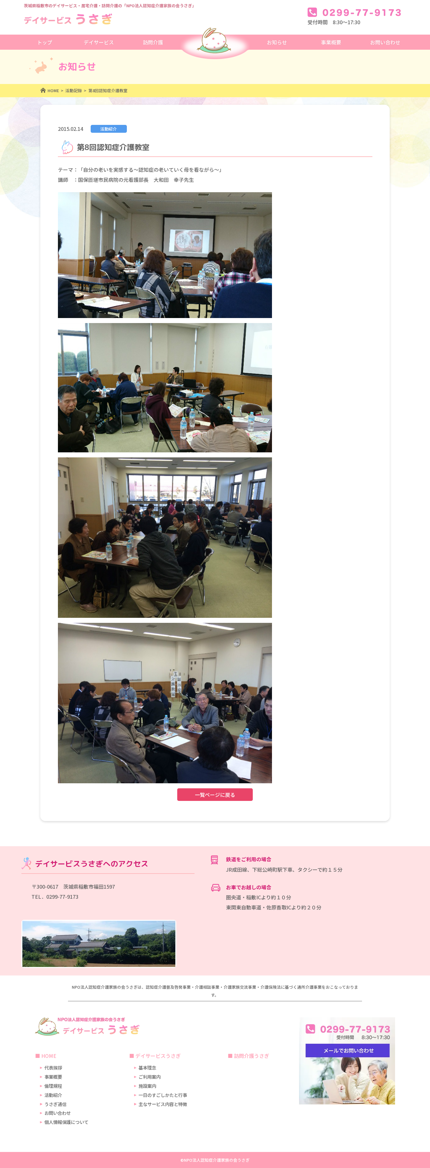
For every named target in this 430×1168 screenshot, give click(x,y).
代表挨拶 (53, 1067)
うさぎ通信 (55, 1104)
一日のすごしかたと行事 (163, 1095)
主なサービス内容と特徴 (163, 1104)
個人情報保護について (66, 1122)
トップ (44, 42)
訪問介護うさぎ (251, 1055)
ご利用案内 (150, 1076)
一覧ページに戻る (215, 794)
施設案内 (147, 1085)
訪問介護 (153, 42)
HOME (48, 1055)
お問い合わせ (57, 1112)
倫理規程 (53, 1085)
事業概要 (53, 1076)
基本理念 (147, 1067)
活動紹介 (53, 1095)
